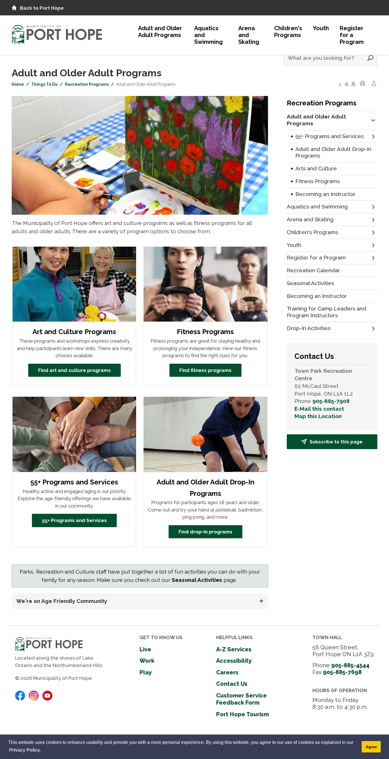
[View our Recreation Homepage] (57, 33)
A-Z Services (233, 649)
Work (147, 660)
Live (145, 649)
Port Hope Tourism (242, 714)
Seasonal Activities (197, 580)
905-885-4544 (350, 665)
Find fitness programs (205, 370)
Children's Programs (288, 31)
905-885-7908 (331, 401)
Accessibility (234, 660)
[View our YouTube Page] (47, 695)
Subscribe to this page (336, 442)
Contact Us (231, 683)
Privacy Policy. (25, 750)
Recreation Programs (87, 84)
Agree (371, 746)
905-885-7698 (342, 672)
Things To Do (44, 84)
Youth (321, 28)
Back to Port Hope (42, 8)
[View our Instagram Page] (34, 695)
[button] (373, 120)
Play (146, 672)
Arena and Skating (248, 35)
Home (18, 84)
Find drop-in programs (205, 532)
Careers (227, 672)
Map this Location (318, 416)
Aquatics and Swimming (208, 35)
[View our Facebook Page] (20, 695)
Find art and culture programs (74, 370)
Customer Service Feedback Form (241, 699)
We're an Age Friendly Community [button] (62, 601)
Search (370, 58)
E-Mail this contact (319, 409)
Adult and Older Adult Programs (160, 31)
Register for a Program (352, 35)
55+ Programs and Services (74, 520)
